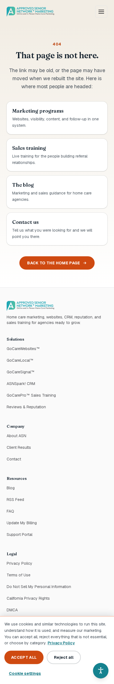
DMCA (12, 609)
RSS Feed (15, 499)
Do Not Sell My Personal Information (39, 586)
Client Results (19, 447)
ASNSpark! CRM (21, 383)
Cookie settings (25, 673)
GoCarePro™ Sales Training (31, 395)
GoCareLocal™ (20, 360)
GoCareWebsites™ (23, 348)
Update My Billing (22, 522)
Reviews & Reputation (26, 406)
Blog (11, 487)
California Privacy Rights (28, 598)
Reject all (64, 657)
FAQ (10, 511)
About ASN (16, 435)
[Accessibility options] (100, 670)
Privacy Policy (19, 563)
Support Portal (38, 534)
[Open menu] (101, 12)
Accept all (24, 657)
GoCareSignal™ (21, 371)
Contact (14, 459)
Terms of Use (18, 574)
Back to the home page (53, 262)
